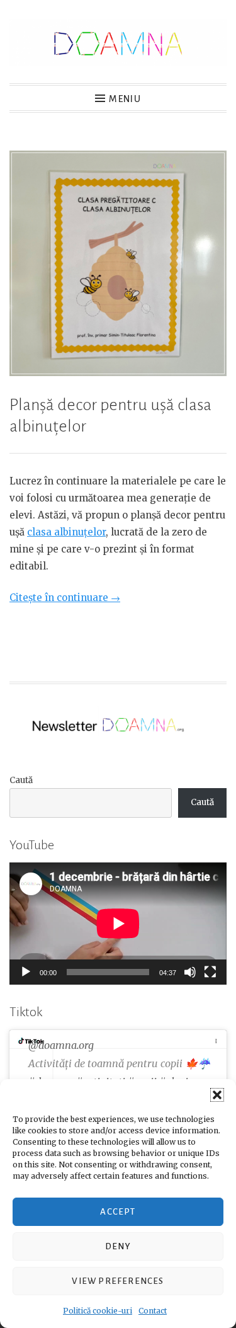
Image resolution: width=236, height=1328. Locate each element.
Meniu (124, 99)
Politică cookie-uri (97, 1310)
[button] (217, 1095)
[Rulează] (26, 972)
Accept (117, 1211)
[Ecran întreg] (210, 972)
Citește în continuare (64, 598)
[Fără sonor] (190, 972)
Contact (152, 1310)
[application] (118, 923)
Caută (21, 780)
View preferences (118, 1281)
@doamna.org (61, 1045)
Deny (118, 1246)
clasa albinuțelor (66, 532)
